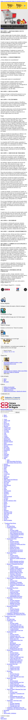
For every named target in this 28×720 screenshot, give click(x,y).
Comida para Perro (11, 527)
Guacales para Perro (15, 604)
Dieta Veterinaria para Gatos (17, 627)
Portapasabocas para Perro (16, 550)
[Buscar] (3, 5)
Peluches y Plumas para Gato (17, 637)
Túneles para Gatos (14, 645)
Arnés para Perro (14, 592)
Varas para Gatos (14, 647)
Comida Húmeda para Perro (17, 534)
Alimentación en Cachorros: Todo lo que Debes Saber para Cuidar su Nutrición (15, 371)
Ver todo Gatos (11, 619)
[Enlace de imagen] (6, 343)
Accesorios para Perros (12, 588)
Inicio (2, 28)
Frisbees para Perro (14, 543)
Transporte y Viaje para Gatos (14, 700)
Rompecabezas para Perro (16, 551)
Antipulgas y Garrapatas (16, 582)
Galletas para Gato (14, 683)
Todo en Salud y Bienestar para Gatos (16, 689)
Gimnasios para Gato (15, 636)
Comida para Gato (11, 620)
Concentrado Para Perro (16, 531)
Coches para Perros (14, 602)
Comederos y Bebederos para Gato (15, 707)
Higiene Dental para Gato (16, 659)
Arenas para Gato (14, 655)
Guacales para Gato (15, 706)
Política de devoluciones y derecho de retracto (15, 391)
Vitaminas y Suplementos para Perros (17, 585)
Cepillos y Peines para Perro (17, 568)
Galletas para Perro (14, 557)
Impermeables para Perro (16, 596)
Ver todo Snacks (14, 555)
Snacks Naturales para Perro (17, 562)
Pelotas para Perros (14, 547)
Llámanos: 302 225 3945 (9, 351)
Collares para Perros (15, 593)
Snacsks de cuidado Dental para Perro (18, 559)
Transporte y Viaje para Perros (14, 597)
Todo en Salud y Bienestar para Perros (16, 578)
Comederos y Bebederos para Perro (15, 613)
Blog (5, 380)
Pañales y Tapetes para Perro (17, 576)
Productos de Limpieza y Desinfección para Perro (16, 570)
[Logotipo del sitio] (9, 9)
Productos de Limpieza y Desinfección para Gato (16, 662)
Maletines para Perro (15, 603)
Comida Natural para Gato (16, 630)
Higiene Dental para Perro (16, 572)
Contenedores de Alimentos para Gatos (16, 709)
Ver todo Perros (11, 526)
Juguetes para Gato (11, 631)
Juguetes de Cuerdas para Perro (17, 544)
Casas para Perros (14, 611)
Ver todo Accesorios (15, 590)
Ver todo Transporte (15, 600)
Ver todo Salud (13, 581)
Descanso (9, 671)
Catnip (11, 641)
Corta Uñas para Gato (15, 658)
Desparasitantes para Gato (16, 696)
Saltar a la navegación (6, 1)
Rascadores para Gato (15, 644)
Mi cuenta (6, 381)
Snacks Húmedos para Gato (17, 682)
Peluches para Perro (15, 548)
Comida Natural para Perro (16, 537)
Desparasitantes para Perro (16, 583)
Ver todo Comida (14, 530)
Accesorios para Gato (12, 664)
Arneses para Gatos (15, 668)
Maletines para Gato (15, 704)
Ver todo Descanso (14, 609)
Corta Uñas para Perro (15, 575)
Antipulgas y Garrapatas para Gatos (17, 694)
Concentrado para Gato (15, 624)
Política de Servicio (8, 390)
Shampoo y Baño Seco (15, 573)
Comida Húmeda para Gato (16, 626)
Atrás (8, 460)
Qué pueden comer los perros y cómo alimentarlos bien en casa (13, 363)
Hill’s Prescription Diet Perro (14, 461)
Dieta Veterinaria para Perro (17, 533)
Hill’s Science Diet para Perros (14, 462)
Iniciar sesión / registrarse (10, 713)
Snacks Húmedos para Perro (17, 561)
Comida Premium (14, 536)
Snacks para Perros (11, 552)
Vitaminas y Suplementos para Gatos (17, 698)
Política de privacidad (9, 387)
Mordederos (13, 545)
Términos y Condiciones (10, 388)
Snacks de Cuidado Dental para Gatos (17, 687)
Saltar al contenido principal (18, 1)
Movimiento (13, 643)
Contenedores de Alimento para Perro (16, 614)
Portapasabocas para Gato (16, 640)
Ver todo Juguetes (14, 541)
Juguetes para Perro (11, 538)
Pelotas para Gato (14, 638)
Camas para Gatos (14, 675)
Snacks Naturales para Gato (17, 685)
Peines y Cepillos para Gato (17, 657)
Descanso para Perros (12, 606)
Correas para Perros (15, 595)
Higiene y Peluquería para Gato (15, 650)
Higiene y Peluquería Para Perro (15, 564)
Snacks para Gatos (11, 678)
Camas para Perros (14, 610)
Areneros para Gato (15, 654)
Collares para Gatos (15, 669)
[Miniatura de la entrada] (6, 361)
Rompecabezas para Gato (16, 648)
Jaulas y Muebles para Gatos (17, 676)
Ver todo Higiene (14, 566)
